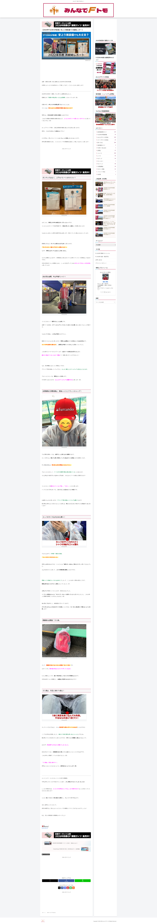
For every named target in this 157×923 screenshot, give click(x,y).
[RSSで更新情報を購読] (73, 888)
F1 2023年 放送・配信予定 (102, 256)
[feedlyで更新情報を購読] (70, 888)
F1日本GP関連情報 (46, 854)
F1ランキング (45, 828)
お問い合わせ (98, 260)
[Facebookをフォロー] (62, 888)
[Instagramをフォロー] (65, 888)
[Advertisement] (54, 70)
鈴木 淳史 (105, 281)
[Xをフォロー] (59, 888)
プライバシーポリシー (100, 263)
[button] (114, 302)
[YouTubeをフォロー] (68, 888)
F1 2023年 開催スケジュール (102, 253)
